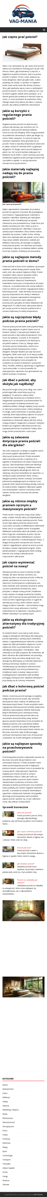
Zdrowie (6, 1184)
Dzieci (5, 1093)
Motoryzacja (8, 1118)
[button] (43, 29)
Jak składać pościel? (25, 864)
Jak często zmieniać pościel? (29, 831)
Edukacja (6, 1097)
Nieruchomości (9, 1122)
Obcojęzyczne (8, 1126)
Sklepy (5, 1147)
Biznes (5, 1085)
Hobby (5, 1101)
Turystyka (6, 1164)
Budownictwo (8, 1089)
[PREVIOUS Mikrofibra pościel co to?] (23, 936)
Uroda (5, 1172)
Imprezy (6, 1105)
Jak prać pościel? (24, 812)
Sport (5, 1151)
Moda (5, 1114)
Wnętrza (6, 1180)
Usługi (5, 1176)
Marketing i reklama (11, 1110)
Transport (7, 1159)
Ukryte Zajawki (9, 1168)
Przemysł (6, 1139)
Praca (5, 1130)
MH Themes (38, 1195)
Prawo (5, 1135)
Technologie (8, 1155)
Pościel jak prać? (24, 848)
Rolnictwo (7, 1143)
